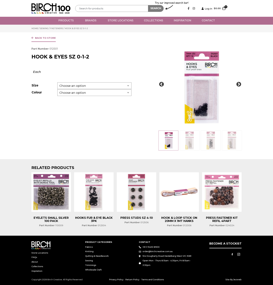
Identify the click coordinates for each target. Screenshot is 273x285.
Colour (37, 92)
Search (155, 8)
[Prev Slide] (161, 84)
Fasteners (56, 28)
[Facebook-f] (188, 8)
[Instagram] (193, 8)
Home (34, 28)
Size (35, 85)
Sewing (44, 28)
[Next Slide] (239, 84)
